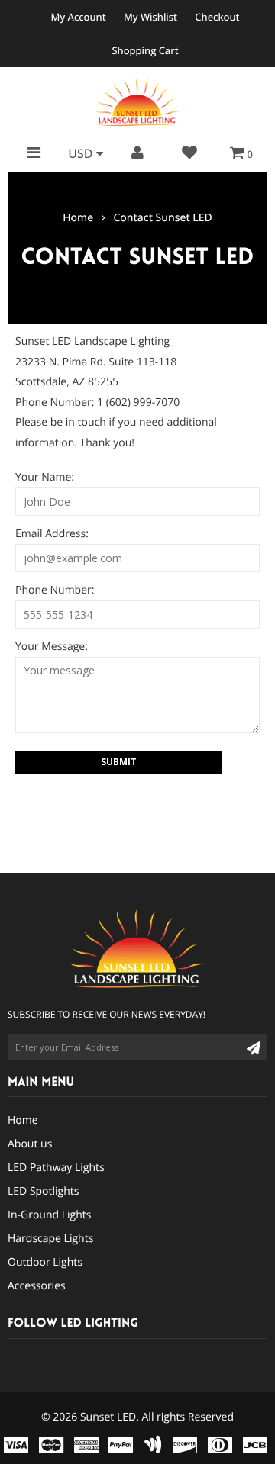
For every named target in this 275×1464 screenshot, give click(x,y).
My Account (78, 17)
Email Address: (52, 533)
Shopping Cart (145, 50)
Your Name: (44, 477)
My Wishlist (150, 17)
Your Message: (51, 646)
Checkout (217, 17)
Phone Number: (54, 590)
